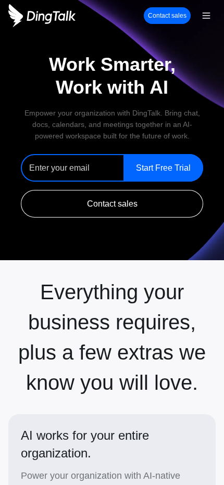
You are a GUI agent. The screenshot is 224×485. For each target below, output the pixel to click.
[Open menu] (206, 15)
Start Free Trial (163, 167)
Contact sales (167, 15)
